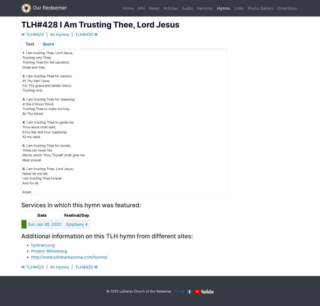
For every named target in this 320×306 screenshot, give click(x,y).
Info (141, 8)
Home (128, 8)
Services (205, 8)
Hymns (223, 8)
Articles (171, 8)
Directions (287, 8)
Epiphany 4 (77, 224)
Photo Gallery (261, 8)
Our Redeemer (49, 8)
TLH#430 (84, 34)
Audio (187, 8)
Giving (179, 291)
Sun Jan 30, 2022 (45, 224)
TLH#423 (34, 34)
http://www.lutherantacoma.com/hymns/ (69, 257)
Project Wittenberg (49, 251)
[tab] (29, 44)
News (154, 8)
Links (239, 8)
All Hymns (59, 34)
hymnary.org (43, 245)
